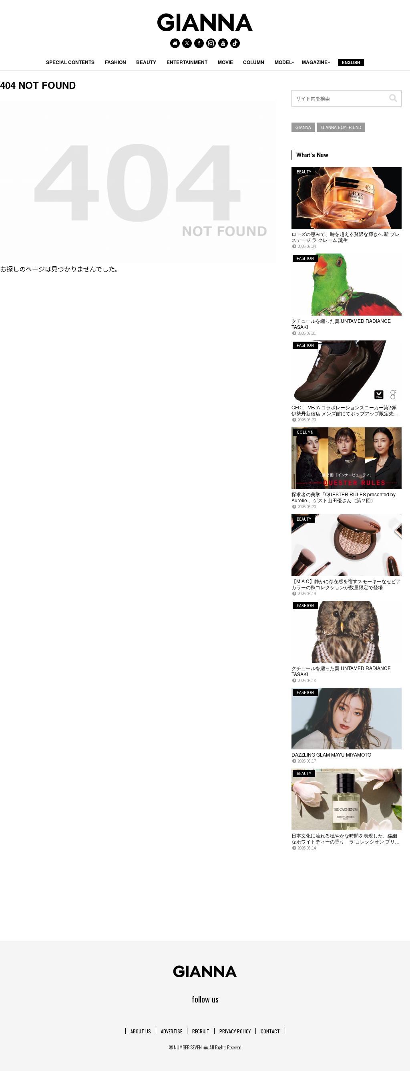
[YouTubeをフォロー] (223, 43)
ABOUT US (141, 1031)
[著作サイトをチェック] (175, 43)
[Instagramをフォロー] (211, 43)
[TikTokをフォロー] (235, 43)
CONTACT (270, 1031)
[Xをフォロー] (187, 43)
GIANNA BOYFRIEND (341, 127)
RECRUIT (200, 1031)
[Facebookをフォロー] (199, 43)
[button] (393, 98)
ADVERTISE (171, 1031)
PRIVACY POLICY (235, 1031)
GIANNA (303, 127)
